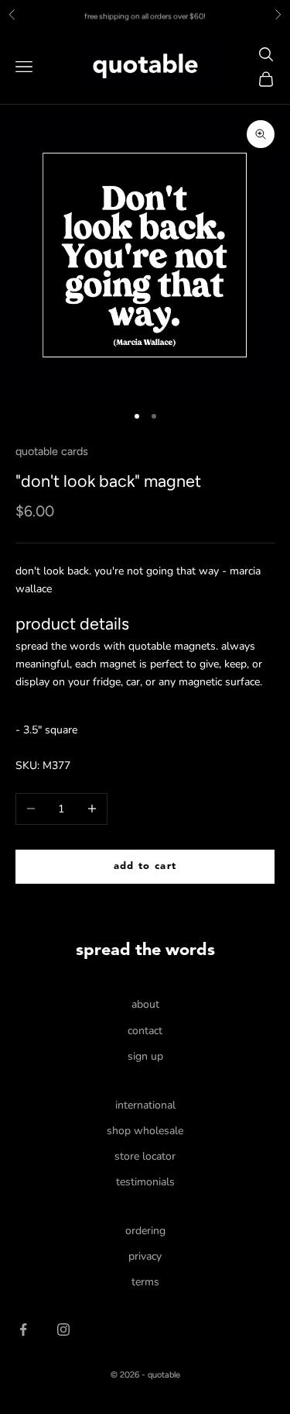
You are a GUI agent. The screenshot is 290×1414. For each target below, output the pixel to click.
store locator (145, 1156)
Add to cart (145, 866)
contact (145, 1030)
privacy (145, 1256)
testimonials (145, 1181)
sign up (145, 1056)
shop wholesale (145, 1130)
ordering (145, 1230)
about (145, 1004)
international (145, 1105)
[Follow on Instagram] (63, 1329)
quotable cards (51, 451)
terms (145, 1281)
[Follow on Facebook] (23, 1329)
